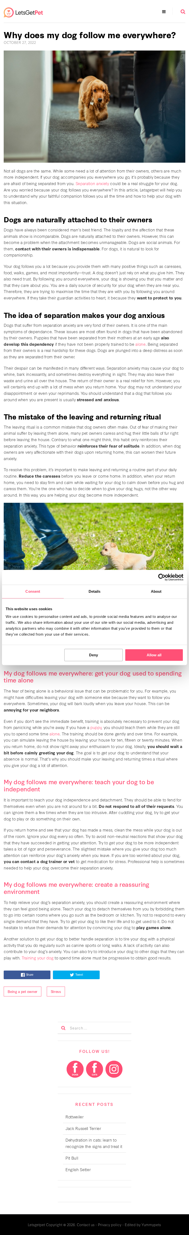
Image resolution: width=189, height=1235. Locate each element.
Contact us (85, 1224)
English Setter (78, 1169)
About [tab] (156, 591)
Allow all (154, 655)
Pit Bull (71, 1158)
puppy (95, 727)
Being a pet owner (22, 991)
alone (140, 344)
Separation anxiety (92, 183)
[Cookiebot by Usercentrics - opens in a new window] (161, 577)
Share (29, 974)
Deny (93, 655)
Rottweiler (74, 1116)
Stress (56, 991)
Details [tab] (95, 591)
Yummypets (151, 1224)
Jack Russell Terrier (83, 1128)
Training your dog (38, 957)
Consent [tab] (32, 591)
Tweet (79, 974)
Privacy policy (109, 1224)
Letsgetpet (36, 1224)
